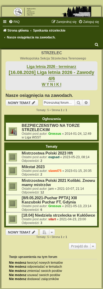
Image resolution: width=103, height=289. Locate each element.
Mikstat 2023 (33, 167)
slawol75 (55, 171)
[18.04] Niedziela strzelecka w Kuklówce (58, 215)
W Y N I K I (51, 84)
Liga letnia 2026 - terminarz (51, 66)
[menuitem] (14, 22)
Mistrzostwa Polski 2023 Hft (47, 153)
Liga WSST (33, 137)
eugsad (53, 157)
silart (52, 219)
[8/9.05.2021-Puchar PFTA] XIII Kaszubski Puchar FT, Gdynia (49, 200)
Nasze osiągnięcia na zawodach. (39, 95)
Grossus (54, 134)
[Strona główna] (51, 12)
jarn (51, 189)
